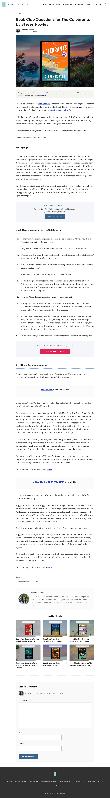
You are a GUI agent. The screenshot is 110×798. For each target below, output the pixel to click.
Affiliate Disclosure (48, 781)
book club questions (24, 581)
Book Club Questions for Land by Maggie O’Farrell (54, 664)
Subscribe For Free (55, 217)
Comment (23, 700)
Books (51, 4)
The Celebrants (44, 103)
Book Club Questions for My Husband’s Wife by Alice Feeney (27, 665)
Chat (58, 4)
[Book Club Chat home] (55, 773)
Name (22, 733)
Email (21, 744)
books (36, 581)
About (89, 4)
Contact (98, 4)
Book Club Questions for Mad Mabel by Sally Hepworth (27, 640)
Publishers (79, 4)
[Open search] (106, 4)
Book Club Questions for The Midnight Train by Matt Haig (81, 664)
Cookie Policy (78, 781)
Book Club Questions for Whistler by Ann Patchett (53, 640)
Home (43, 4)
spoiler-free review (59, 110)
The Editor (47, 389)
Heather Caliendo (28, 29)
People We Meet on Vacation (48, 481)
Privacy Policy (64, 781)
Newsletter (68, 4)
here (44, 95)
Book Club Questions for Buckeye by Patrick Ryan (79, 640)
